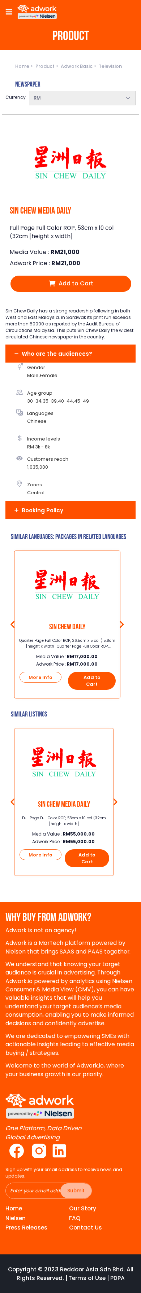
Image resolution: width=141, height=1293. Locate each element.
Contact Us (85, 1227)
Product (45, 66)
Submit (76, 1190)
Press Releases (26, 1227)
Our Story (82, 1208)
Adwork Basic (77, 66)
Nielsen (15, 1218)
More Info (40, 677)
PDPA (117, 1278)
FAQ (75, 1218)
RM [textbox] (37, 98)
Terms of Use (87, 1278)
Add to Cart (75, 283)
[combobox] (82, 98)
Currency (15, 97)
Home (22, 66)
